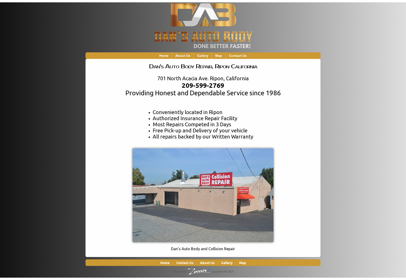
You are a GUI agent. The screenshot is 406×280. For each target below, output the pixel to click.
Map (218, 56)
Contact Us (238, 56)
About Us (182, 56)
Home (163, 56)
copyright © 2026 (203, 271)
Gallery (202, 56)
